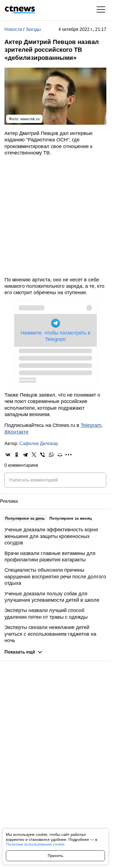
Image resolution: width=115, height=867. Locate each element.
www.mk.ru (30, 119)
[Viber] (42, 454)
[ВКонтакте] (7, 454)
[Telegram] (25, 454)
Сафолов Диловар (38, 443)
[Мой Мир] (59, 454)
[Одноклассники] (16, 454)
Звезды (33, 29)
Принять (55, 855)
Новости (13, 29)
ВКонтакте (16, 432)
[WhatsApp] (51, 454)
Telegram (91, 425)
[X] (33, 454)
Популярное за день (25, 518)
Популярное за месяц (70, 518)
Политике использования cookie (35, 844)
